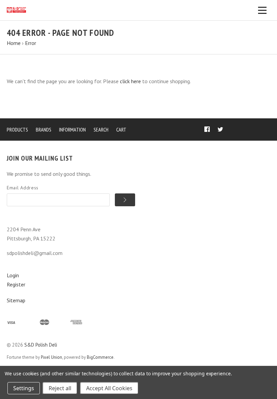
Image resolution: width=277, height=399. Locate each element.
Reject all (60, 388)
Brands (43, 129)
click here (130, 81)
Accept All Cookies (109, 388)
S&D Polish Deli (40, 345)
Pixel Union (51, 357)
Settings (23, 388)
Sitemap (16, 300)
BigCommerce (100, 357)
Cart (121, 129)
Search (101, 129)
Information (72, 129)
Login (13, 275)
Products (17, 129)
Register (16, 284)
